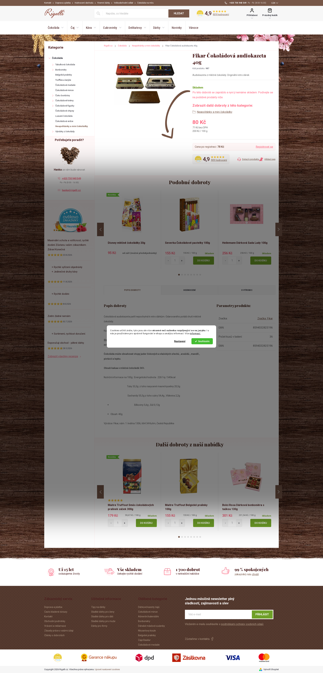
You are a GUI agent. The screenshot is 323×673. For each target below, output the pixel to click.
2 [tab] (182, 275)
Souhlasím (203, 341)
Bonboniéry (60, 69)
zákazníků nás (247, 574)
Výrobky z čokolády (65, 131)
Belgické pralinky (63, 75)
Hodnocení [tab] (189, 290)
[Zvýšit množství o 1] (182, 260)
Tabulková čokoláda (65, 64)
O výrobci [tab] (246, 290)
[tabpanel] (132, 229)
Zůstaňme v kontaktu (197, 639)
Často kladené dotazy (55, 611)
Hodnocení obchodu (84, 3)
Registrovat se (264, 146)
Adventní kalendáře (148, 616)
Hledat (179, 13)
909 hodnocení (221, 14)
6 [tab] (194, 275)
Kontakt (47, 3)
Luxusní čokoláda (64, 116)
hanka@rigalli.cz (71, 190)
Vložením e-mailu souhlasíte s (224, 624)
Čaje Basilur (144, 640)
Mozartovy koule (147, 630)
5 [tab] (191, 275)
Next (278, 229)
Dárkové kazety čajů (148, 607)
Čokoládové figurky (64, 105)
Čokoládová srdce (64, 121)
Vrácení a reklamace (55, 626)
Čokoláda (57, 58)
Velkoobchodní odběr (123, 3)
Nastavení (179, 341)
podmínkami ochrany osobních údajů (242, 624)
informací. (195, 333)
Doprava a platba (63, 3)
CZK (273, 3)
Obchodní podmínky (54, 621)
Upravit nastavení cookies (107, 669)
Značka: (265, 318)
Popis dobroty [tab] (132, 290)
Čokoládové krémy (64, 100)
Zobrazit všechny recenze (63, 356)
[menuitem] (55, 27)
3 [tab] (185, 275)
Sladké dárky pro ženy (102, 611)
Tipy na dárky (98, 607)
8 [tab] (200, 275)
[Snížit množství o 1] (168, 260)
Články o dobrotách (54, 635)
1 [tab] (179, 275)
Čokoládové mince (64, 90)
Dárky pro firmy (99, 626)
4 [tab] (188, 275)
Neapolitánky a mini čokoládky (71, 126)
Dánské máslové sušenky (151, 626)
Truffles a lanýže (63, 80)
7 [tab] (197, 275)
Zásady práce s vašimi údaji (58, 630)
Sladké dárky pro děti (102, 616)
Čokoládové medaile (65, 85)
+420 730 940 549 (71, 178)
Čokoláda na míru (145, 3)
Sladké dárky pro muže (103, 621)
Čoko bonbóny (62, 95)
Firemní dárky (103, 3)
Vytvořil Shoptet (271, 669)
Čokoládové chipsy (64, 111)
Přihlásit (262, 614)
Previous (100, 229)
